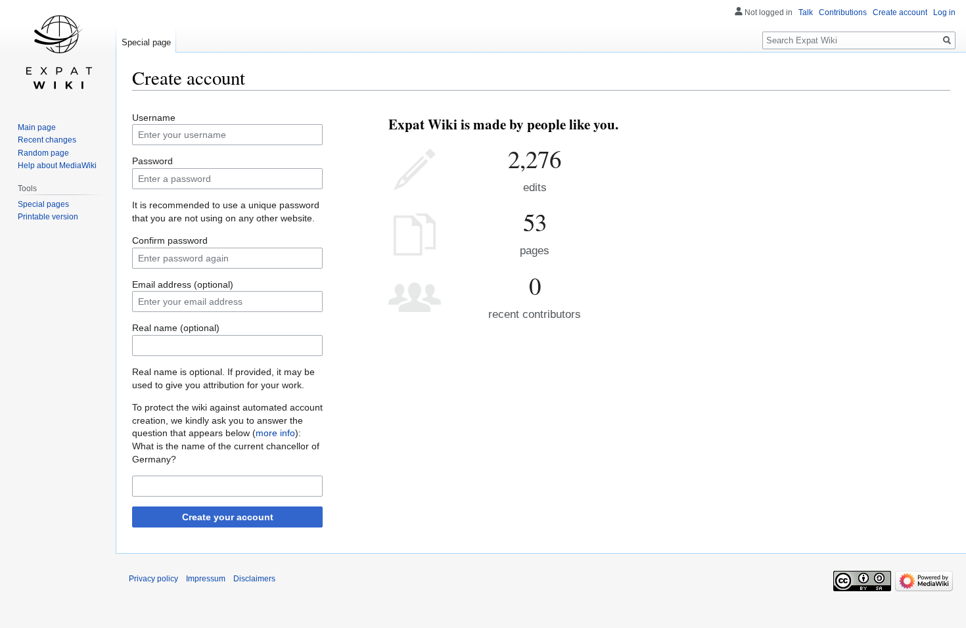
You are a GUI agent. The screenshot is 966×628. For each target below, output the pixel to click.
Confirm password (170, 240)
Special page (146, 42)
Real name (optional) (175, 328)
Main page (37, 127)
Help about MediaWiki (57, 165)
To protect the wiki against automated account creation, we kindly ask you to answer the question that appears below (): (227, 420)
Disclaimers (254, 578)
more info (275, 433)
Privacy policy (153, 578)
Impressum (205, 578)
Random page (43, 153)
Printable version (48, 216)
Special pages (43, 204)
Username (153, 117)
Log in (944, 12)
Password (152, 161)
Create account (900, 12)
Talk (805, 12)
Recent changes (47, 140)
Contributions (843, 12)
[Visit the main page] (57, 52)
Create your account (227, 517)
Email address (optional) (182, 284)
